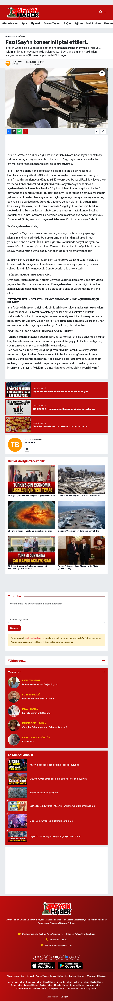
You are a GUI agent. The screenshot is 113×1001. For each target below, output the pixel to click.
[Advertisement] (56, 870)
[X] (40, 957)
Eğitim (79, 23)
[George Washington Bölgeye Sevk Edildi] (81, 515)
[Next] (67, 957)
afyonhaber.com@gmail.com (58, 945)
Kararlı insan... (29, 741)
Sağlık (67, 23)
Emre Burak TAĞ (31, 695)
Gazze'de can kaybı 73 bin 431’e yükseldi (79, 496)
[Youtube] (56, 957)
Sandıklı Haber (40, 988)
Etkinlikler (101, 976)
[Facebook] (35, 957)
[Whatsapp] (72, 957)
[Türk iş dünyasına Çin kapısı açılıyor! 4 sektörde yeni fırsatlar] (31, 550)
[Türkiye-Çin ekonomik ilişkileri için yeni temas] (31, 479)
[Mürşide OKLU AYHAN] (14, 725)
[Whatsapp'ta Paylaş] (19, 131)
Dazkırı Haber (96, 982)
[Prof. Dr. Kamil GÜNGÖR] (14, 739)
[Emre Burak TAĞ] (14, 696)
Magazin (91, 976)
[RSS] (77, 957)
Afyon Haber (10, 23)
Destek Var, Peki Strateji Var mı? (39, 699)
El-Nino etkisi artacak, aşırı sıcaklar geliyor (30, 531)
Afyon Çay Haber (16, 982)
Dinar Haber (17, 985)
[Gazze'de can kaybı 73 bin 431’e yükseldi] (81, 479)
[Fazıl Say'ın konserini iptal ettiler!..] (56, 98)
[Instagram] (51, 957)
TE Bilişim (63, 997)
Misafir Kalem (30, 709)
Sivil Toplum (93, 23)
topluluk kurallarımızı (35, 638)
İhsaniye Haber (77, 985)
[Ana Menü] (105, 12)
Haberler (10, 37)
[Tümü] (103, 661)
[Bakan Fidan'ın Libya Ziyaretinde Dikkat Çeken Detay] (81, 550)
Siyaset (35, 23)
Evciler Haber (46, 985)
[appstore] (43, 965)
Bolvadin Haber (64, 982)
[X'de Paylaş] (13, 131)
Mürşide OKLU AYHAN (34, 723)
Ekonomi (81, 976)
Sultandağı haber (88, 988)
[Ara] (100, 12)
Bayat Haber (49, 982)
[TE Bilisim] (15, 444)
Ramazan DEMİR (31, 680)
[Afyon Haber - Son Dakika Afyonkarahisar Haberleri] (23, 12)
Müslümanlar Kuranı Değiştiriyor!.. (40, 684)
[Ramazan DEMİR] (14, 682)
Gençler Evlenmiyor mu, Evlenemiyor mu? (44, 727)
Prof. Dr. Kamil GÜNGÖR (36, 738)
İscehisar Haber (93, 985)
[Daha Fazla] (25, 131)
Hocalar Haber (61, 985)
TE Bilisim (30, 442)
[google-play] (70, 965)
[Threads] (61, 957)
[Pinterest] (46, 957)
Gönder (14, 628)
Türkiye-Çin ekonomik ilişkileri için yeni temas (31, 496)
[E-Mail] (27, 449)
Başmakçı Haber (34, 982)
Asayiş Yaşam (51, 23)
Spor (24, 23)
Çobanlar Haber (81, 982)
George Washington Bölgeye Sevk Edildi (79, 531)
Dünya (21, 37)
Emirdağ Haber (31, 985)
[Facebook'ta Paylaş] (9, 131)
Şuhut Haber (72, 988)
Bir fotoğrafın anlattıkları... (36, 713)
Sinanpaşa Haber (56, 988)
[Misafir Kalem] (14, 711)
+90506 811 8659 (58, 940)
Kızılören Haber (23, 988)
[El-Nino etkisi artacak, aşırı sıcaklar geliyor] (31, 515)
